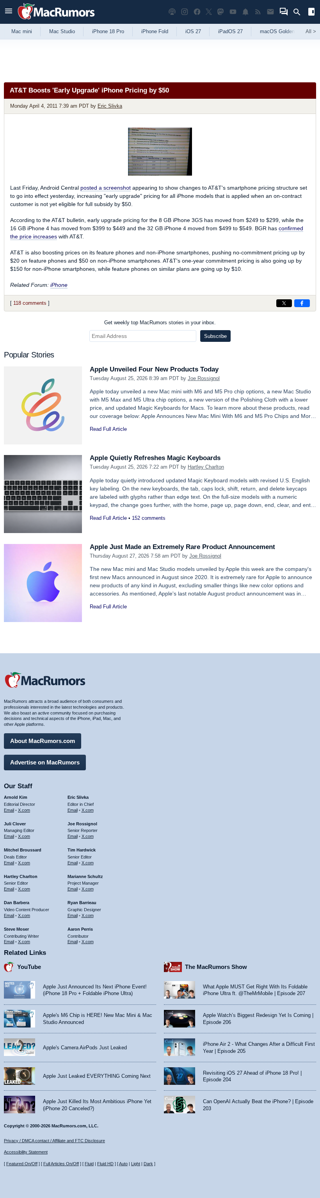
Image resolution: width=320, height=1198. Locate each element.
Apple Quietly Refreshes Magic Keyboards (155, 458)
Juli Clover (15, 823)
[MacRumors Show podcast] (172, 12)
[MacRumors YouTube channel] (233, 12)
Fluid (89, 1163)
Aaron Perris (80, 929)
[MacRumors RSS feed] (258, 12)
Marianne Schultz (85, 876)
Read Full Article (108, 429)
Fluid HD (105, 1163)
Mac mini (21, 31)
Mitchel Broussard (22, 850)
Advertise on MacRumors (45, 762)
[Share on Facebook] (302, 303)
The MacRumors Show (216, 966)
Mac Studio (62, 31)
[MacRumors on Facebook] (197, 12)
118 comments (29, 303)
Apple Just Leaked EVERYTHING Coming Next (97, 1076)
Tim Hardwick (82, 850)
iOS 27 (193, 31)
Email (9, 810)
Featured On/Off (21, 1163)
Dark (148, 1163)
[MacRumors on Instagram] (184, 12)
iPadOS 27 (230, 31)
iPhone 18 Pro (108, 31)
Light (135, 1163)
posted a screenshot (105, 188)
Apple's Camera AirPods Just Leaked (85, 1047)
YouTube (29, 966)
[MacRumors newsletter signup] (270, 12)
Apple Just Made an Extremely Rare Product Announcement (182, 547)
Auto (123, 1163)
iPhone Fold (154, 31)
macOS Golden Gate (283, 31)
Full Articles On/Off (61, 1163)
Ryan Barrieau (82, 902)
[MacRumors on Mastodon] (220, 12)
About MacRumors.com (42, 741)
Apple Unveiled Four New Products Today (154, 369)
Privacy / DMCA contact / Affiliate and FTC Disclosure (54, 1140)
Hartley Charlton (206, 467)
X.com (24, 810)
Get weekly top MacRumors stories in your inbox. (160, 322)
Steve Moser (16, 929)
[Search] (299, 12)
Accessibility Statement (26, 1152)
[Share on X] (284, 303)
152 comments (148, 518)
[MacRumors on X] (209, 12)
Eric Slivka (110, 106)
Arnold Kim (15, 797)
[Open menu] (8, 12)
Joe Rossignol (204, 378)
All (311, 31)
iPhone (59, 285)
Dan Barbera (16, 902)
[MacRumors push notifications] (245, 12)
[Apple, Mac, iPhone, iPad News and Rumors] (56, 20)
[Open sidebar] (311, 12)
